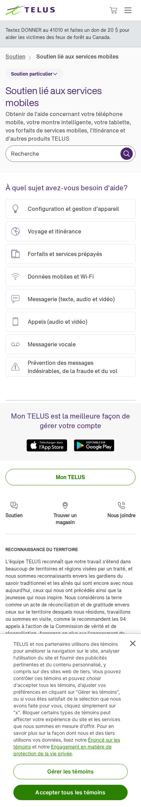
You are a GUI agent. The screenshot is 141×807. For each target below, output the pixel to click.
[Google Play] (94, 445)
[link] (15, 56)
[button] (128, 10)
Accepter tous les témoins (70, 792)
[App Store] (46, 445)
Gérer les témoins (70, 771)
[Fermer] (132, 643)
